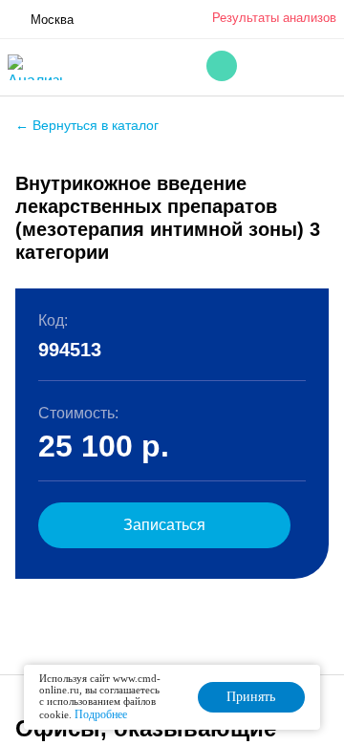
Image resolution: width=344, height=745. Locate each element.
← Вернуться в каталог (87, 125)
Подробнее (101, 714)
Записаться (164, 525)
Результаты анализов (274, 18)
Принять (250, 697)
